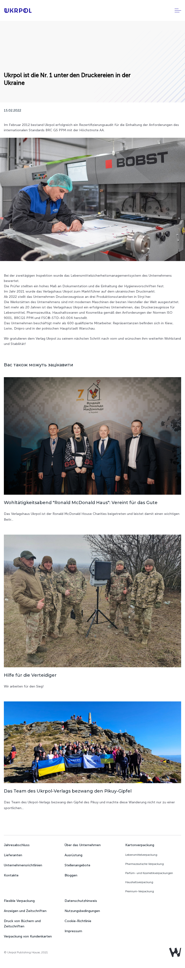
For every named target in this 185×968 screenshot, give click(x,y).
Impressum (73, 931)
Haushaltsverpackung (139, 882)
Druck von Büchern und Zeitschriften (22, 923)
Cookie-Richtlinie (78, 921)
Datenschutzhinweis (81, 901)
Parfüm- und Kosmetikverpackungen (149, 873)
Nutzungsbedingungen (82, 911)
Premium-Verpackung (139, 891)
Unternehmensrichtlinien (23, 865)
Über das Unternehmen (83, 845)
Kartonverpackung (139, 845)
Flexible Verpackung (19, 901)
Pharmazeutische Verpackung (144, 864)
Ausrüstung (73, 855)
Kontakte (11, 875)
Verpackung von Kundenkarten (28, 936)
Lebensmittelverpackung (141, 854)
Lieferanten (13, 855)
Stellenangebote (77, 865)
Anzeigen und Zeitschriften (25, 911)
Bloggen (71, 875)
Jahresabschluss (17, 845)
